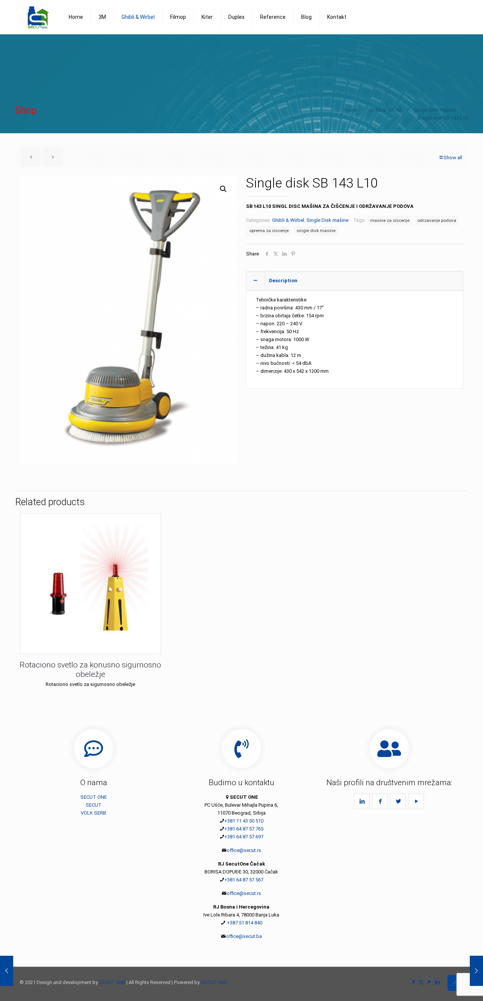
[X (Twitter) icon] (421, 982)
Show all (452, 157)
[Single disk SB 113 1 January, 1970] (6, 971)
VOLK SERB (93, 813)
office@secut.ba (244, 936)
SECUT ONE (93, 797)
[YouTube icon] (429, 982)
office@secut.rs (244, 850)
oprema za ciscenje (269, 230)
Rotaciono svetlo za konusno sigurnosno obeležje (90, 669)
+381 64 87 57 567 (243, 880)
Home (350, 110)
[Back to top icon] (455, 983)
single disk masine (316, 230)
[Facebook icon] (413, 982)
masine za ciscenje (389, 220)
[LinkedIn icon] (437, 982)
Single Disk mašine (434, 110)
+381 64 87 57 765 (243, 829)
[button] (223, 189)
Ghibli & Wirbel (385, 110)
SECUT (94, 805)
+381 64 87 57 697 (243, 837)
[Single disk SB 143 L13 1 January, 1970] (476, 971)
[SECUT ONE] (38, 17)
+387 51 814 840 (244, 923)
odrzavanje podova (436, 220)
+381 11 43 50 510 (243, 821)
